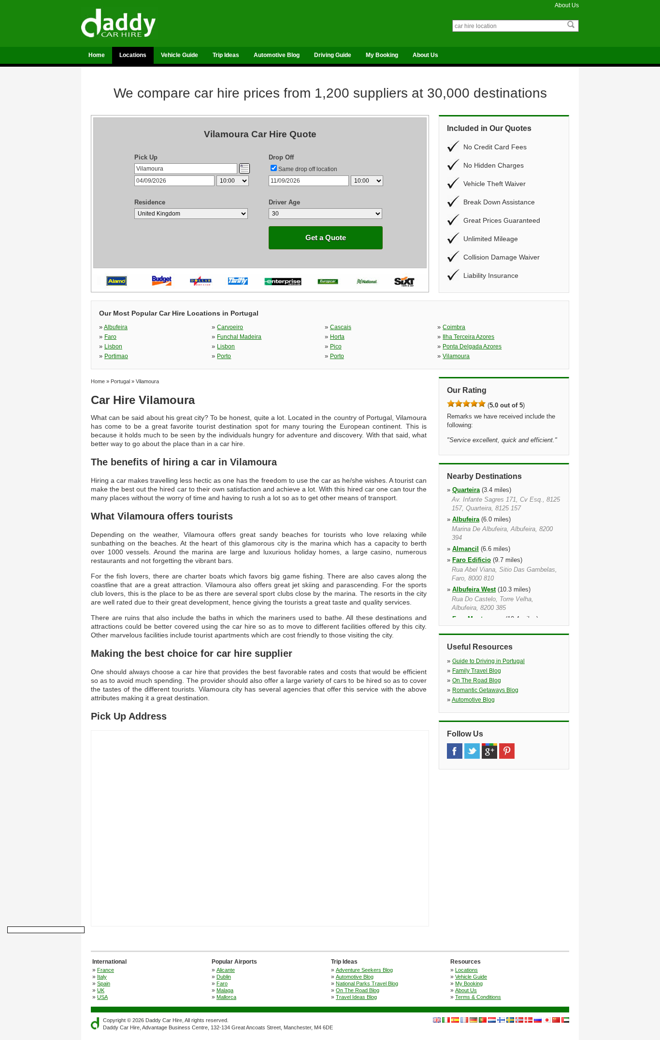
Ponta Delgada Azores (472, 346)
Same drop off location (307, 169)
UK (100, 990)
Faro (110, 336)
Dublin (223, 977)
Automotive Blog (277, 55)
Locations (132, 55)
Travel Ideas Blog (356, 997)
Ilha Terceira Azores (468, 336)
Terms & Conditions (478, 997)
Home (96, 55)
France (105, 970)
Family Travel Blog (476, 670)
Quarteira (466, 489)
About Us (567, 5)
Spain (103, 983)
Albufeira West (474, 589)
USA (102, 997)
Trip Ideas (226, 55)
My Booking (382, 55)
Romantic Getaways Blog (485, 690)
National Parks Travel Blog (367, 983)
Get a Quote (325, 237)
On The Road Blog (476, 680)
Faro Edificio (471, 559)
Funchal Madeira (239, 336)
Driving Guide (332, 55)
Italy (102, 977)
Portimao (116, 356)
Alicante (225, 970)
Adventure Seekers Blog (364, 970)
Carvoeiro (230, 327)
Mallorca (226, 997)
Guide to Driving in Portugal (488, 661)
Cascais (340, 327)
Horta (337, 336)
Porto (224, 356)
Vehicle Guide (179, 55)
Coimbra (454, 327)
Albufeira (116, 327)
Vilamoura (456, 356)
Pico (336, 346)
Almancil (465, 548)
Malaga (224, 990)
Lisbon (113, 346)
